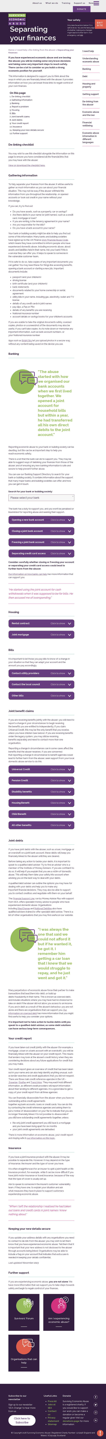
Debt (84, 76)
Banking (16, 103)
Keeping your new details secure (28, 130)
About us (37, 3)
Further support (20, 133)
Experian (13, 1082)
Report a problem (20, 106)
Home (11, 50)
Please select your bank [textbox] (24, 497)
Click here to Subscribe (22, 1420)
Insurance (17, 127)
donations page (71, 1421)
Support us (79, 3)
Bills (14, 113)
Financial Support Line (24, 898)
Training (66, 3)
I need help (21, 50)
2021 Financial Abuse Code (55, 240)
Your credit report (20, 123)
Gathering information (22, 100)
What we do (52, 3)
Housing (16, 110)
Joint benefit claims (20, 116)
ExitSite (100, 24)
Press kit (52, 1401)
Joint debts (17, 120)
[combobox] (41, 497)
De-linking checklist (21, 96)
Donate (81, 9)
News (91, 3)
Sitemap (52, 1424)
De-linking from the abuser (42, 50)
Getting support (90, 94)
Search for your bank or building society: (30, 491)
